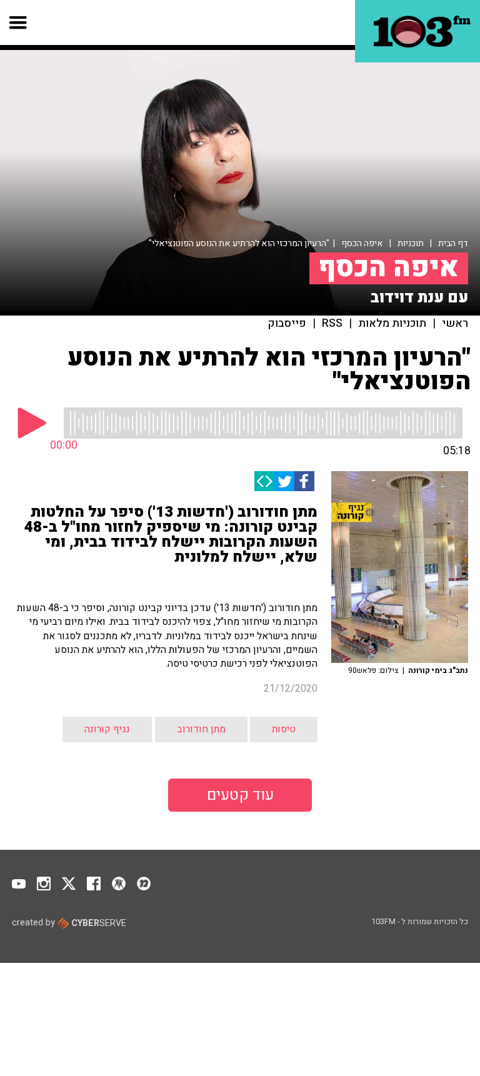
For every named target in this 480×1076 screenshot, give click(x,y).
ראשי (455, 323)
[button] (18, 22)
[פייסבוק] (304, 481)
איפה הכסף (362, 243)
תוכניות (411, 243)
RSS (332, 323)
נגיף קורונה (107, 729)
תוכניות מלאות (392, 323)
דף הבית (453, 243)
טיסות (284, 729)
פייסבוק (287, 323)
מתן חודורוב (201, 729)
